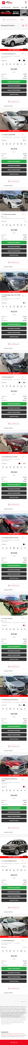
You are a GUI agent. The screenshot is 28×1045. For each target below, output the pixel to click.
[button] (6, 7)
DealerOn (12, 1033)
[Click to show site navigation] (26, 7)
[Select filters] (23, 25)
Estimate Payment (14, 86)
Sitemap (16, 1033)
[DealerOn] (4, 1032)
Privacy (19, 1033)
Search (22, 19)
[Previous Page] (16, 1001)
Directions (16, 7)
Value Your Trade (14, 90)
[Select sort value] (26, 25)
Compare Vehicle (8, 106)
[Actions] (25, 53)
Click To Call (14, 94)
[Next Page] (18, 1001)
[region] (14, 76)
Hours (14, 1035)
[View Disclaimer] (25, 64)
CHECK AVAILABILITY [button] (14, 82)
